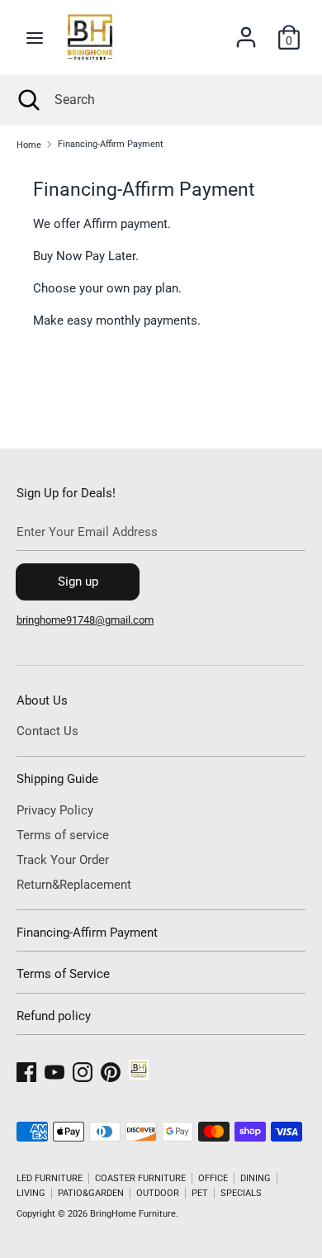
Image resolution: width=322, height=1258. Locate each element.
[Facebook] (26, 1069)
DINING (255, 1178)
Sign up (78, 581)
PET (200, 1193)
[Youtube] (54, 1069)
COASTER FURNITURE (140, 1178)
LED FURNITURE (50, 1178)
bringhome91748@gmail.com (85, 620)
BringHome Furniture (133, 1213)
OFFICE (213, 1178)
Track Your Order (63, 859)
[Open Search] (27, 100)
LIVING (31, 1193)
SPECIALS (241, 1193)
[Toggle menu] (35, 37)
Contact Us (47, 731)
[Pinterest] (111, 1069)
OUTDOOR (157, 1193)
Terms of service (63, 835)
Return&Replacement (74, 884)
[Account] (246, 30)
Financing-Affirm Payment (87, 932)
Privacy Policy (55, 810)
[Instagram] (82, 1069)
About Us (42, 700)
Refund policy (54, 1016)
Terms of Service (63, 973)
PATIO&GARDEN (91, 1193)
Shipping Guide (57, 778)
